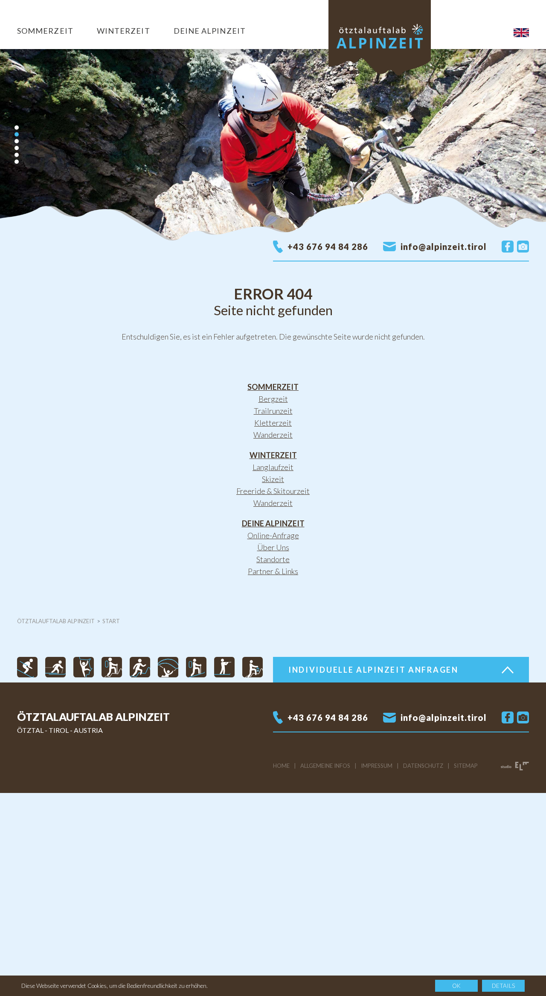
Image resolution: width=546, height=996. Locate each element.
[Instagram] (523, 247)
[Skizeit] (27, 666)
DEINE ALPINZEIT (210, 30)
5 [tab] (17, 155)
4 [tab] (17, 148)
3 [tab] (17, 141)
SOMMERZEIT (45, 30)
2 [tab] (17, 134)
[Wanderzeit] (112, 666)
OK (456, 985)
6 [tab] (17, 162)
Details (503, 985)
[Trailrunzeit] (140, 666)
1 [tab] (17, 127)
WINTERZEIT (123, 30)
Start (111, 621)
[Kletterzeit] (83, 666)
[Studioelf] (515, 765)
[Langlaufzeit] (55, 666)
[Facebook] (508, 247)
